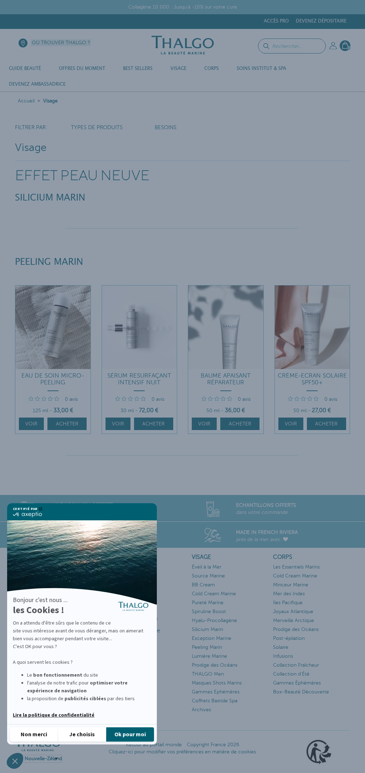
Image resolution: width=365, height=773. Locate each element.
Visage (50, 100)
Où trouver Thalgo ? (61, 42)
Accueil (26, 100)
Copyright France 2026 (213, 744)
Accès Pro (276, 21)
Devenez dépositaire (321, 21)
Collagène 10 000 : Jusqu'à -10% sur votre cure (182, 7)
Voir (31, 423)
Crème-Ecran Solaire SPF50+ (312, 379)
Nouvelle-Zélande (43, 758)
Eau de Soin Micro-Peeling (52, 379)
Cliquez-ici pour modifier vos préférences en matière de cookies (182, 751)
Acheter (67, 423)
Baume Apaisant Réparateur (226, 379)
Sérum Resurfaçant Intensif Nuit (139, 379)
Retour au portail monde (154, 744)
